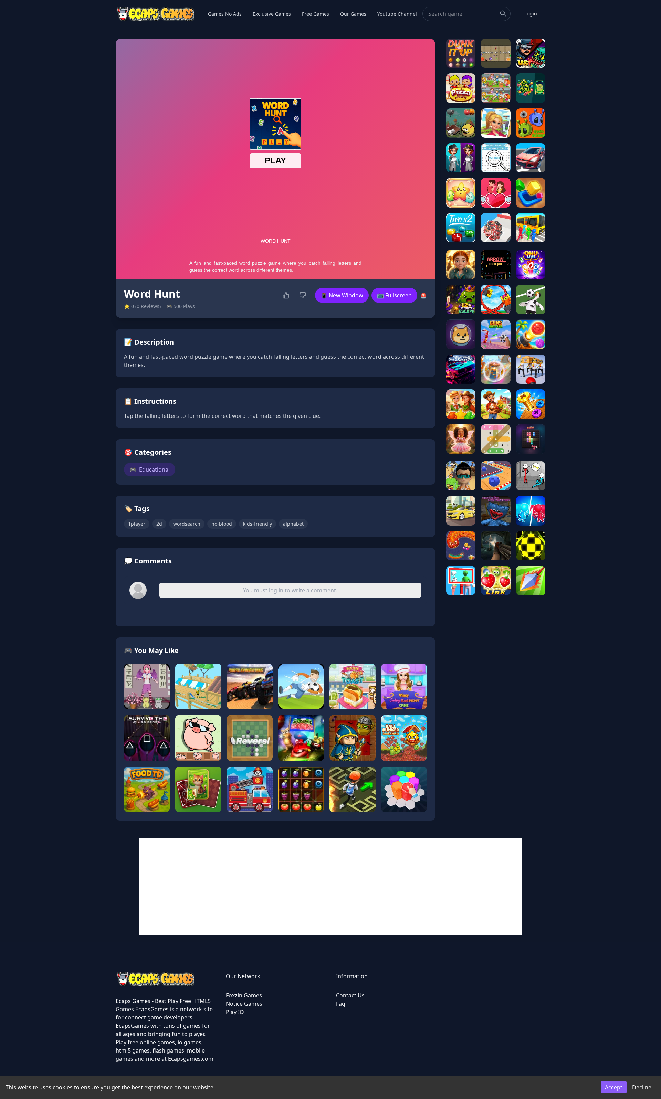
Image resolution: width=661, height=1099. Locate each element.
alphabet (293, 523)
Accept (613, 1087)
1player (136, 523)
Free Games (315, 14)
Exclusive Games (272, 14)
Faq (340, 1003)
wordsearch (186, 523)
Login (530, 13)
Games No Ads (225, 14)
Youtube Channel (397, 14)
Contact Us (350, 995)
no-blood (221, 523)
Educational (149, 469)
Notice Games (244, 1003)
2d (159, 523)
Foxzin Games (244, 995)
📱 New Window (342, 295)
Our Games (353, 14)
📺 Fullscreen (394, 295)
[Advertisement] (330, 886)
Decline (641, 1087)
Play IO (235, 1012)
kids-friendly (257, 523)
